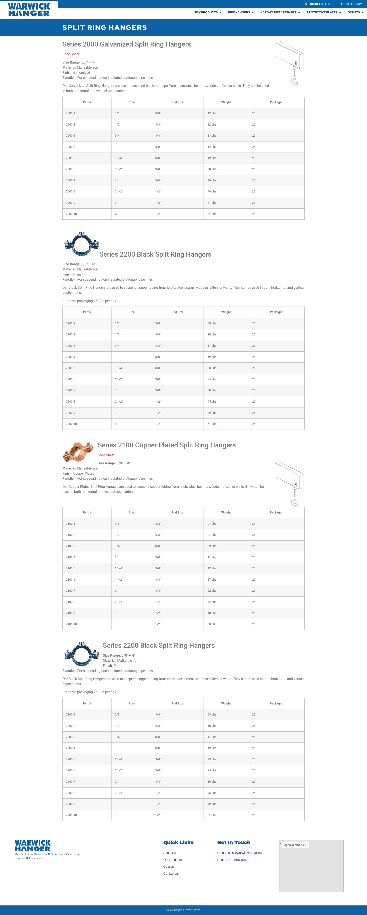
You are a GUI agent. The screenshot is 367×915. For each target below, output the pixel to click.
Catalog (168, 866)
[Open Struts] (362, 12)
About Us (169, 852)
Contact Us (171, 873)
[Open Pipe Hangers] (252, 12)
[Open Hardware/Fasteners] (298, 12)
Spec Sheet (70, 54)
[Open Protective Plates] (340, 12)
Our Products (172, 859)
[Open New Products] (220, 12)
